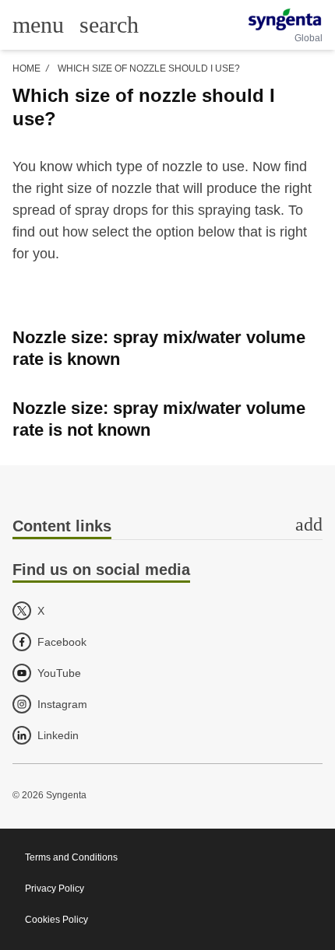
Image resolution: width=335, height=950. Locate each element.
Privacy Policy (54, 888)
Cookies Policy (56, 919)
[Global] (285, 19)
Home (26, 68)
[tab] (167, 527)
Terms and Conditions (71, 857)
